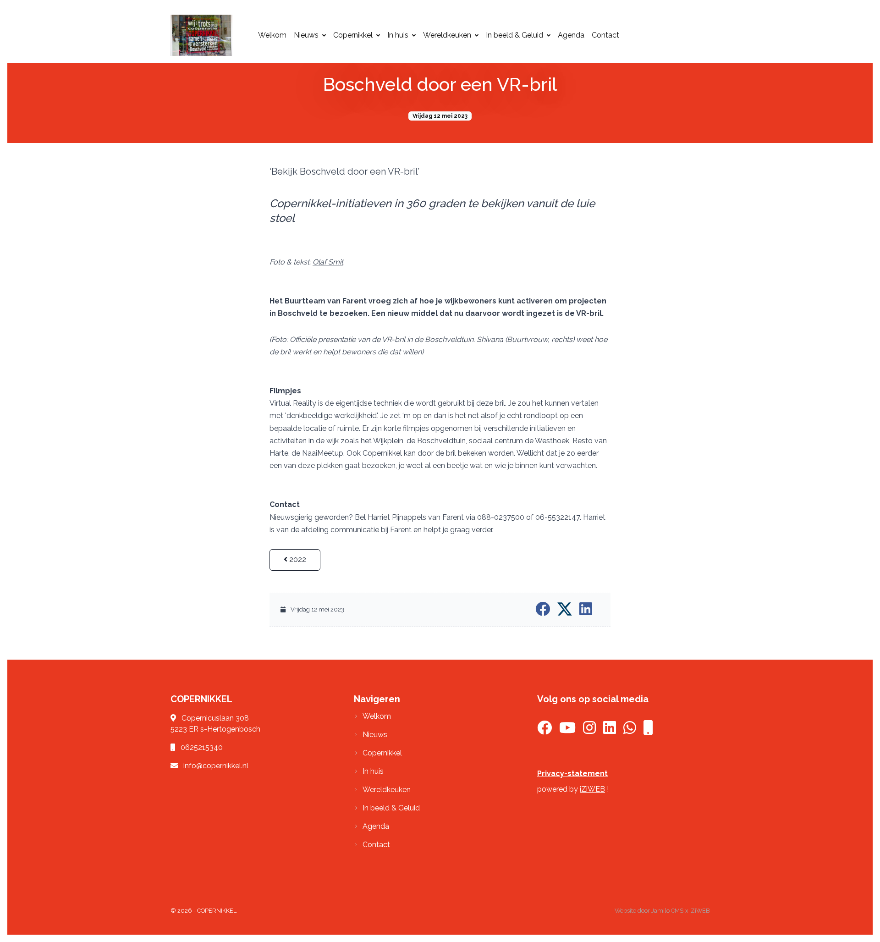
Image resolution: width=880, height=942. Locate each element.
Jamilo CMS (667, 910)
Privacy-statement (572, 773)
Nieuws (306, 35)
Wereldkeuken (447, 35)
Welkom (272, 35)
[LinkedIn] (609, 730)
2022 (296, 559)
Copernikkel (353, 35)
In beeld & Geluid (514, 35)
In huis (397, 35)
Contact (605, 35)
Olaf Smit (328, 262)
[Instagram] (589, 730)
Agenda (571, 35)
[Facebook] (544, 730)
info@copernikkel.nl (215, 765)
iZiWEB (592, 789)
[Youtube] (567, 730)
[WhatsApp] (629, 730)
